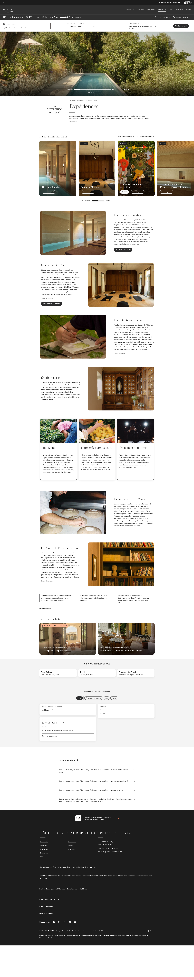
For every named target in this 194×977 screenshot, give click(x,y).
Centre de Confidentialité (110, 935)
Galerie (188, 9)
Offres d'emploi (59, 935)
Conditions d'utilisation (72, 935)
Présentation (130, 9)
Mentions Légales (124, 935)
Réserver (124, 192)
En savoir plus (48, 192)
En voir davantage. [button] (47, 298)
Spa (170, 9)
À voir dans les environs (93, 698)
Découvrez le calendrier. (52, 304)
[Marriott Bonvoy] (186, 2)
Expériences (162, 9)
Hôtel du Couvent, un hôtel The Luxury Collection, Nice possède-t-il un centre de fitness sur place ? (93, 771)
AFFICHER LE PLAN (163, 17)
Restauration (151, 9)
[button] (170, 2)
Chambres (140, 9)
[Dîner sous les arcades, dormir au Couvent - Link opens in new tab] (126, 639)
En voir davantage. (45, 608)
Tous (79, 698)
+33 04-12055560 (182, 17)
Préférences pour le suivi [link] (46, 935)
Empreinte (71, 849)
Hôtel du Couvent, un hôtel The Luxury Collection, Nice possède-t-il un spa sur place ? (91, 790)
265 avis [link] (78, 17)
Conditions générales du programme (91, 935)
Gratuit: (108, 848)
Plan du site (42, 938)
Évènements (179, 9)
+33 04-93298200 (51, 736)
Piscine (114, 698)
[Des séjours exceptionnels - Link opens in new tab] (67, 639)
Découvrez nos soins (123, 250)
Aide (49, 938)
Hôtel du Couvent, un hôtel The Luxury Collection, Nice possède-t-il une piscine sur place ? (93, 781)
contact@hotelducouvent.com (110, 852)
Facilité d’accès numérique (139, 935)
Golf (106, 698)
